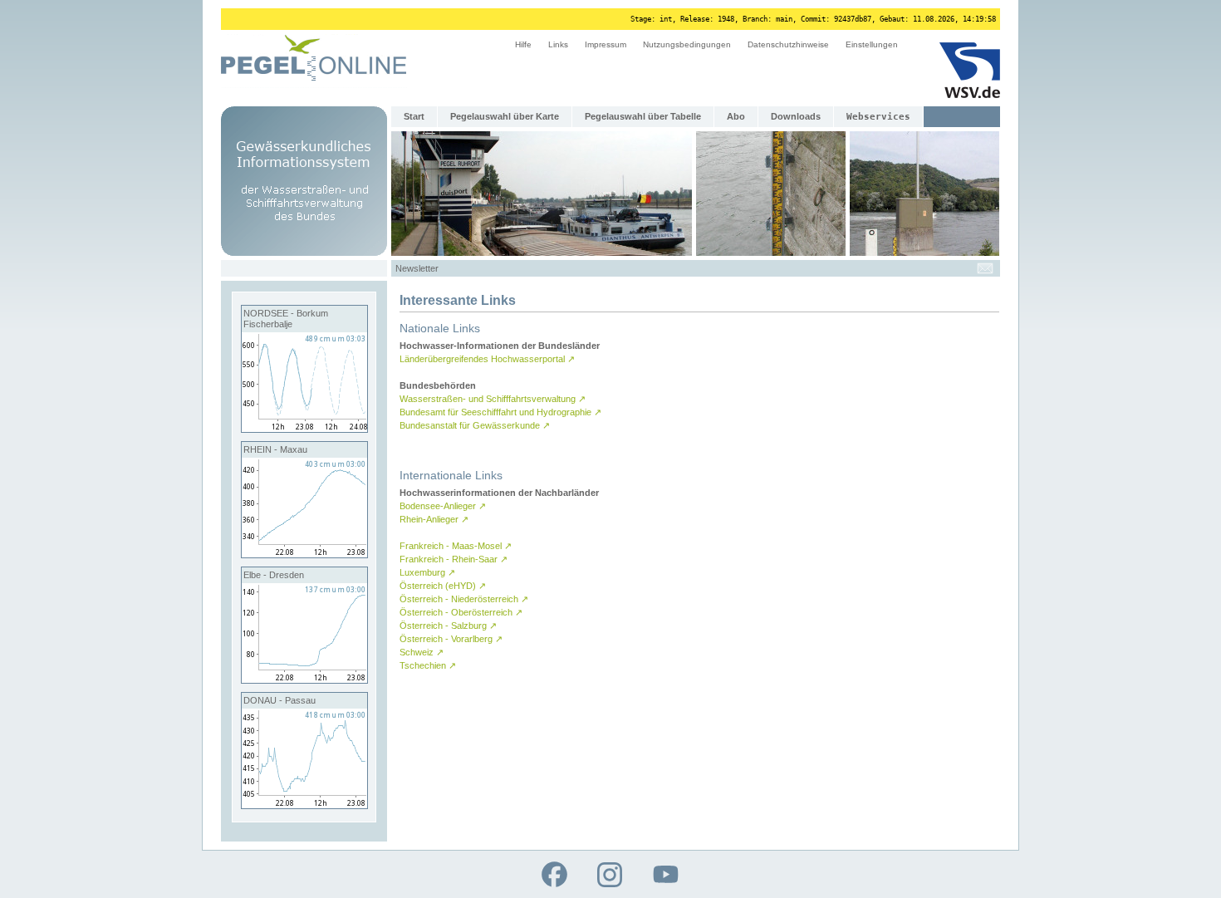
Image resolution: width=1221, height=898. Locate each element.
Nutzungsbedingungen (687, 44)
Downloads (796, 116)
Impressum (605, 44)
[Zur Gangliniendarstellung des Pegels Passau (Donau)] (304, 805)
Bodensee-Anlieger (443, 506)
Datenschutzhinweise (788, 44)
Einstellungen (872, 44)
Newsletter (417, 268)
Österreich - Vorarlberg (451, 639)
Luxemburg (427, 572)
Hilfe (523, 44)
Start (414, 116)
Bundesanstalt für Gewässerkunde (475, 425)
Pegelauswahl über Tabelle (643, 116)
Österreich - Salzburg (448, 626)
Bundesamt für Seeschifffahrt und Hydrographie (500, 412)
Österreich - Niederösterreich (464, 599)
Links (558, 44)
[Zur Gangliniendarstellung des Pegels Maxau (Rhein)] (304, 554)
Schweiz (422, 652)
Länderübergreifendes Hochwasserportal (487, 359)
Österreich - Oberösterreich (461, 612)
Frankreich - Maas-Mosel (456, 546)
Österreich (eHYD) (443, 586)
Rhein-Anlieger (434, 519)
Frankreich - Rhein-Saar (454, 559)
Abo (736, 116)
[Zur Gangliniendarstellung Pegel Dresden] (304, 680)
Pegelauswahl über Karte (504, 116)
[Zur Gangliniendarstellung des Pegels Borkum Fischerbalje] (304, 429)
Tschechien (428, 665)
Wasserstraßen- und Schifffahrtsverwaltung (493, 399)
